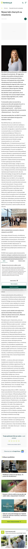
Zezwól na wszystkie (14, 287)
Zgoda (4, 260)
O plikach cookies (21, 260)
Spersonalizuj (13, 280)
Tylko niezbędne (14, 283)
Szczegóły (12, 260)
